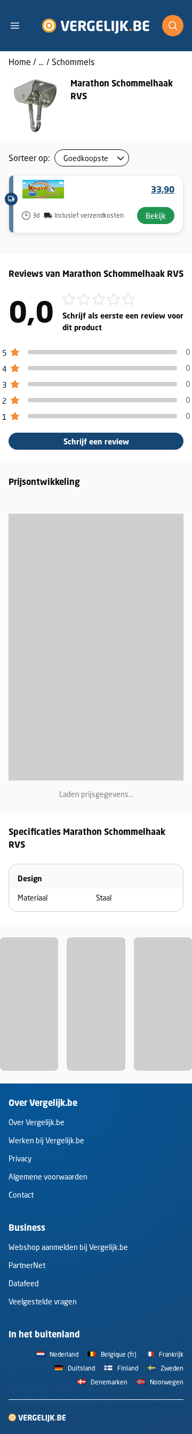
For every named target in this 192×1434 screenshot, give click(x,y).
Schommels (73, 62)
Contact (21, 1194)
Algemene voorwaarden (48, 1176)
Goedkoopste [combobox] (85, 158)
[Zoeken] (172, 25)
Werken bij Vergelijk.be (46, 1140)
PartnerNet (27, 1265)
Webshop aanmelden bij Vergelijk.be (68, 1247)
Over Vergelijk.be (37, 1122)
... (40, 62)
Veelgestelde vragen (43, 1301)
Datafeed (24, 1283)
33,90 (162, 189)
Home (20, 62)
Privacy (20, 1158)
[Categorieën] (19, 25)
